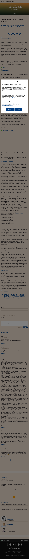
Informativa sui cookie (16, 97)
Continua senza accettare (22, 81)
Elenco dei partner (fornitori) (7, 105)
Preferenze (10, 109)
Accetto (18, 109)
